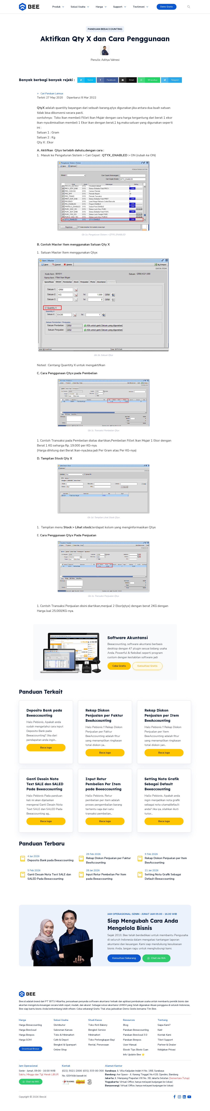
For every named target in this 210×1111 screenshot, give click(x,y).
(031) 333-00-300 (93, 1070)
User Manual (130, 1044)
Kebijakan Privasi (166, 1049)
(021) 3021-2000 (72, 1070)
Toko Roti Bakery (97, 1025)
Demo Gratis (166, 6)
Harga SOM (25, 1039)
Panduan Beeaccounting (136, 1030)
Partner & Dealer (167, 1044)
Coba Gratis (119, 666)
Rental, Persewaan (98, 1044)
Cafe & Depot (61, 1039)
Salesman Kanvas (63, 1030)
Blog (125, 1025)
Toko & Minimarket (64, 1035)
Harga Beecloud (27, 1030)
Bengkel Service (97, 1030)
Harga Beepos (26, 1035)
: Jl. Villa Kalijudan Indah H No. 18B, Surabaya (134, 1070)
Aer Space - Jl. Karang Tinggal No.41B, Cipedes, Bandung (141, 1074)
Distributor (59, 1025)
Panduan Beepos (132, 1039)
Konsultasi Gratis (147, 666)
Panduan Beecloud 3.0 (135, 1035)
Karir (160, 1030)
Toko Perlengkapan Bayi (101, 1039)
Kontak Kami (164, 1035)
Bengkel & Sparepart (65, 1044)
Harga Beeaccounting (30, 1025)
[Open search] (188, 6)
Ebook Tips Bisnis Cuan (135, 1049)
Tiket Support (165, 1039)
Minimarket (94, 1035)
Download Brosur (30, 1048)
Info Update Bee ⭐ (134, 1054)
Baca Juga (46, 747)
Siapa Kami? (164, 1025)
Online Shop (60, 1049)
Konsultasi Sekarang (124, 958)
